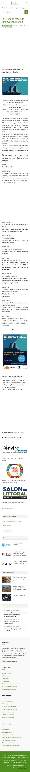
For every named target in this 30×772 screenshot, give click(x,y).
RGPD (24, 762)
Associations (5, 681)
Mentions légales (17, 762)
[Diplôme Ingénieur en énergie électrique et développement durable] (6, 588)
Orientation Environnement (11, 610)
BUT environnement (7, 704)
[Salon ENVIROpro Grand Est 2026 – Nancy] (15, 449)
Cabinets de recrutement (9, 689)
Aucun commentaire (8, 27)
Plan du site (23, 760)
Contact (9, 765)
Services (6, 760)
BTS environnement (7, 701)
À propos (11, 760)
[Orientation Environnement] (15, 2)
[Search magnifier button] (26, 12)
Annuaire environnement (8, 743)
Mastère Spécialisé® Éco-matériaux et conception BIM (20, 578)
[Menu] (3, 3)
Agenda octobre (19, 432)
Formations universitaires (9, 740)
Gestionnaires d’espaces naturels (11, 683)
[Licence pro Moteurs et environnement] (6, 597)
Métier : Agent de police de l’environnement (11, 622)
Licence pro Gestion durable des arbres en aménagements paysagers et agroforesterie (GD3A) (16, 614)
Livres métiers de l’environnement (11, 745)
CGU (11, 762)
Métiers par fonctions (8, 734)
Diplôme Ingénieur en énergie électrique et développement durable (19, 588)
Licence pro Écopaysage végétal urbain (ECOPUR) (15, 629)
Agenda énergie (20, 8)
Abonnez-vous (8, 530)
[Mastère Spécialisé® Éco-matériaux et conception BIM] (6, 579)
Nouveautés (5, 729)
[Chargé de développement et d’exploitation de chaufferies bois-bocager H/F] (6, 554)
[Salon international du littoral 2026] (15, 493)
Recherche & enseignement (9, 686)
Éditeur (17, 760)
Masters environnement (8, 712)
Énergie (11, 8)
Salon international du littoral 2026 (13, 502)
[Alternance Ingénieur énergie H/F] (6, 545)
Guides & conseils (7, 732)
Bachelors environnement (9, 706)
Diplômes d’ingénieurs (8, 714)
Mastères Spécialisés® (8, 717)
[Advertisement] (15, 48)
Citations (6, 762)
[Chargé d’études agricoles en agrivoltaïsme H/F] (6, 564)
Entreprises (5, 675)
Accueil (4, 8)
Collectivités (5, 678)
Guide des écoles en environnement (12, 737)
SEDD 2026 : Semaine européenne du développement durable (14, 481)
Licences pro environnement (10, 709)
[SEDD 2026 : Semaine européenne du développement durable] (15, 471)
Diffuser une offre (6, 673)
